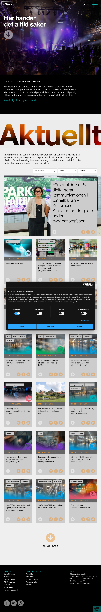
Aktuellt (7, 585)
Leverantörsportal (11, 590)
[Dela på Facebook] (88, 232)
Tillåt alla (79, 326)
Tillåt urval (50, 326)
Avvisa (21, 326)
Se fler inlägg (50, 546)
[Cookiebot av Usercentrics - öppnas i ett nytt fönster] (84, 284)
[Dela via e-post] (83, 232)
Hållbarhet (8, 577)
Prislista (29, 585)
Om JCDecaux (9, 574)
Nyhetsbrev (8, 588)
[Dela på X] (93, 232)
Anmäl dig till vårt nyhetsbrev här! (20, 100)
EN (88, 4)
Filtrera (62, 171)
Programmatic (31, 582)
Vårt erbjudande (34, 572)
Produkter (29, 574)
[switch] (39, 313)
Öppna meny (95, 4)
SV (84, 4)
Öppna (54, 232)
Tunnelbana (30, 577)
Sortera (82, 171)
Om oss (7, 572)
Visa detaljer (85, 320)
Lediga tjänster (9, 579)
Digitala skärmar (32, 579)
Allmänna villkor (9, 582)
